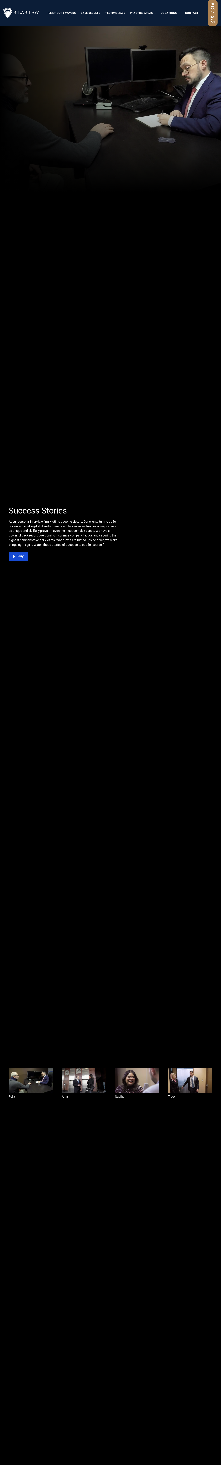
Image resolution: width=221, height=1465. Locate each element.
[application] (154, 13)
